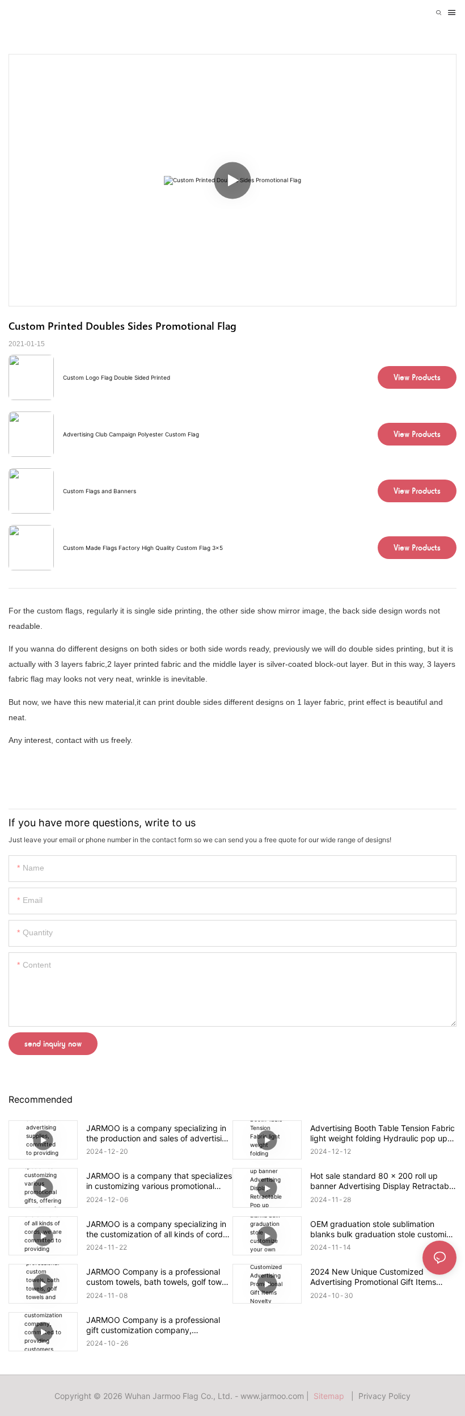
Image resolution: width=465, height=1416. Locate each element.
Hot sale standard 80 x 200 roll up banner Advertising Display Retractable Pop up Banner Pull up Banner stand (382, 1181)
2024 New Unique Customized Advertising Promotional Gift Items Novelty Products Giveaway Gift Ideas (380, 1277)
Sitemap (331, 1396)
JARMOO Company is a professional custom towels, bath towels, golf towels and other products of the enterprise (159, 1277)
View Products (417, 377)
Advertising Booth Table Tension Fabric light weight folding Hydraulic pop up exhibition (382, 1133)
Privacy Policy (384, 1396)
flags (73, 610)
